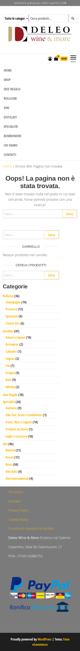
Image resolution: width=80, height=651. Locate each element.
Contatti (10, 154)
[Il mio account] (50, 58)
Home (8, 70)
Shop (7, 79)
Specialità (11, 126)
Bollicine (10, 98)
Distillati (10, 117)
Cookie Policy (18, 519)
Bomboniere (12, 136)
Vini (6, 108)
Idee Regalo (12, 89)
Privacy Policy (18, 510)
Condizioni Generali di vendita (31, 528)
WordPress (45, 639)
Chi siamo (10, 145)
